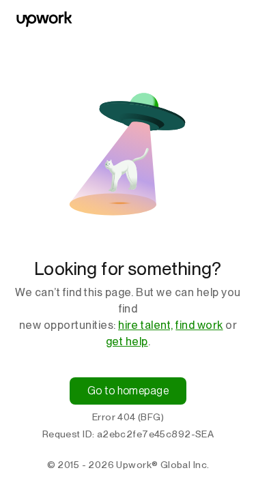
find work (199, 325)
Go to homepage (128, 390)
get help (127, 341)
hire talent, (145, 325)
